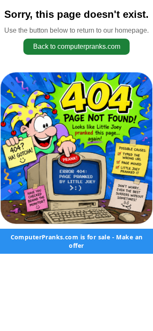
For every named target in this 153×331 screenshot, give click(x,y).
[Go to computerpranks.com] (76, 148)
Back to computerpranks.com (76, 46)
